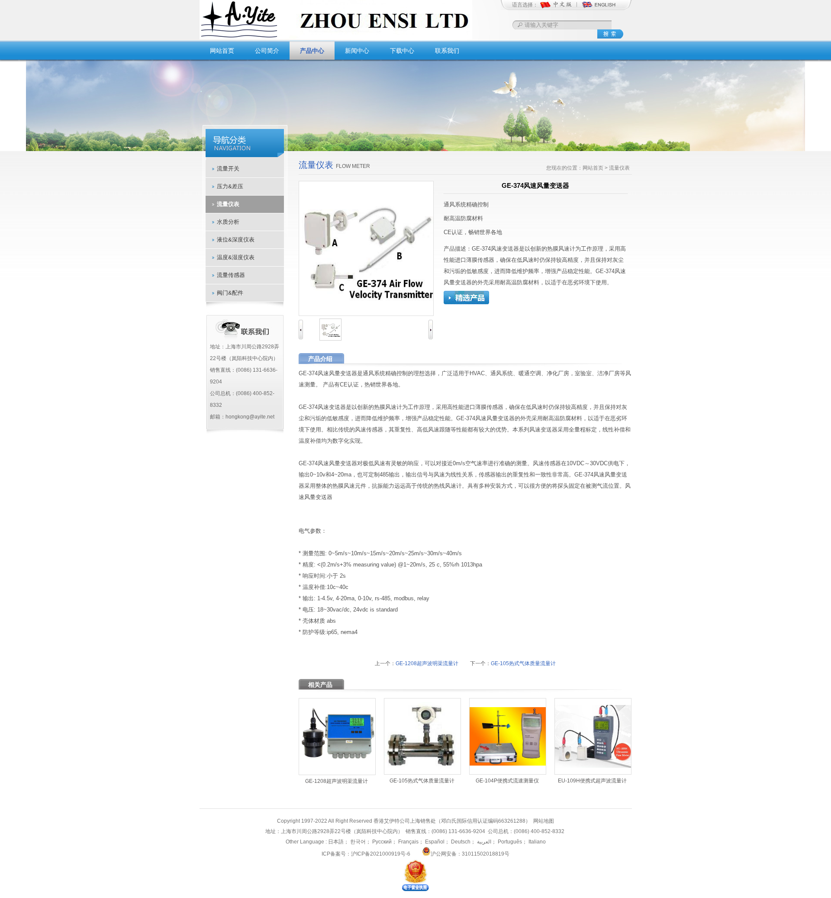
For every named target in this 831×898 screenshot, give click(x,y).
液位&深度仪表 (235, 239)
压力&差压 (230, 186)
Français (408, 842)
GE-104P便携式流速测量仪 (507, 781)
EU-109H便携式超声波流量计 (592, 781)
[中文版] (560, 8)
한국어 (357, 842)
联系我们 (447, 50)
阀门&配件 (230, 293)
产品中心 (312, 50)
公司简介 (267, 50)
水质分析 (228, 222)
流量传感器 (231, 275)
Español (434, 842)
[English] (598, 8)
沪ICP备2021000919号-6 (380, 854)
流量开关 (228, 168)
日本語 (336, 842)
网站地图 (543, 821)
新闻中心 (357, 50)
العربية (483, 842)
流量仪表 (228, 204)
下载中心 (402, 50)
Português (509, 842)
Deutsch (460, 842)
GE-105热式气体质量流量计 (523, 663)
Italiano (536, 842)
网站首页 (222, 50)
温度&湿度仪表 (235, 257)
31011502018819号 (485, 854)
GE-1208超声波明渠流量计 (427, 663)
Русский (381, 842)
